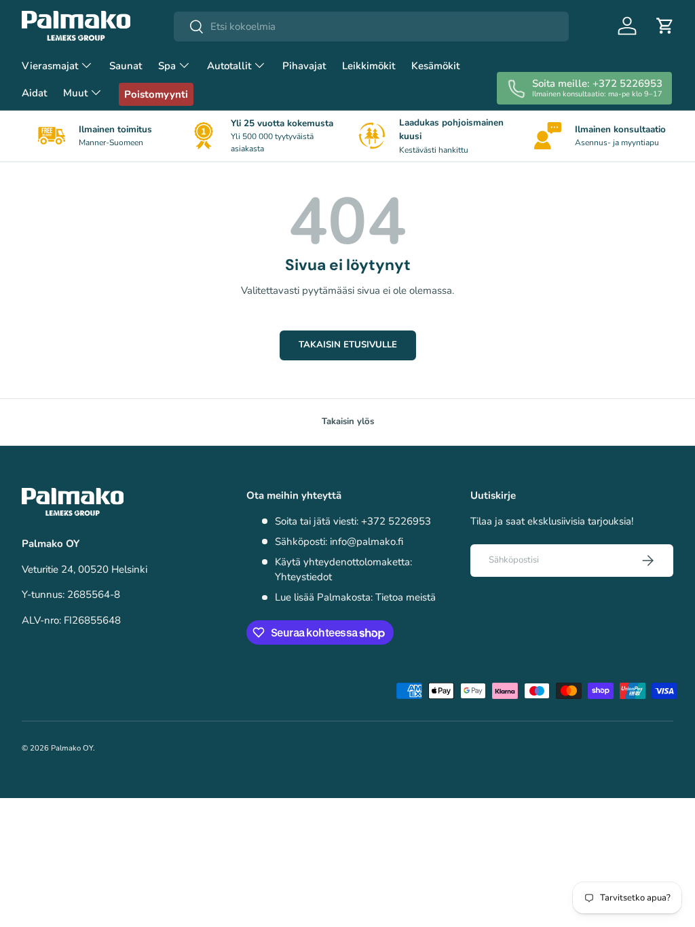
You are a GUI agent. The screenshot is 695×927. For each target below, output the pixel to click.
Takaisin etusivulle (348, 345)
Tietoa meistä (405, 597)
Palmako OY (72, 748)
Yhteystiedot (303, 577)
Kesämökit (435, 66)
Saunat (125, 66)
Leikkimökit (368, 66)
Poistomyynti (156, 94)
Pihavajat (304, 66)
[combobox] (371, 26)
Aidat (34, 93)
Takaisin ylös (348, 421)
